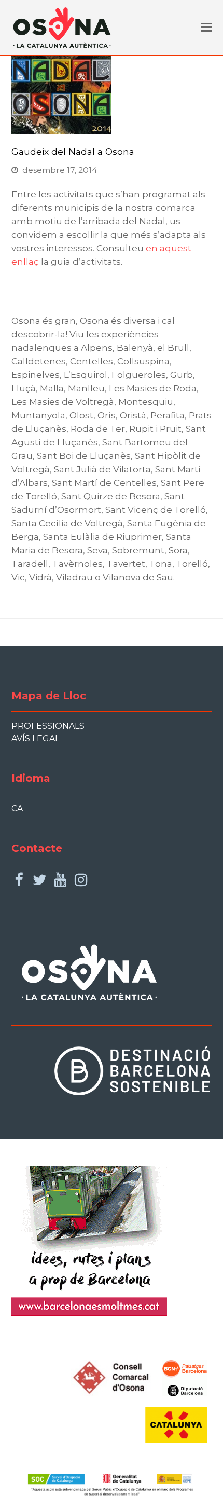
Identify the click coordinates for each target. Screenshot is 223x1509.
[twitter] (39, 880)
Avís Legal (35, 738)
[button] (206, 27)
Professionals (48, 726)
